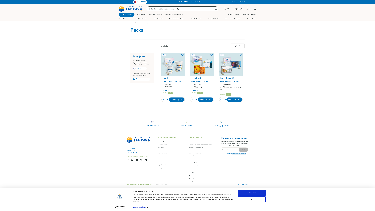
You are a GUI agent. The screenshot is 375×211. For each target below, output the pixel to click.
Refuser (251, 199)
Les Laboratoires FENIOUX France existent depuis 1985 (203, 141)
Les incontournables (163, 171)
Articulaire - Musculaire (141, 19)
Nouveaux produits (163, 141)
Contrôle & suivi (193, 168)
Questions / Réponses (194, 162)
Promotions (161, 147)
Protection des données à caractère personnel (200, 144)
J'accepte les (236, 153)
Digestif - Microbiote (196, 19)
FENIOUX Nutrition (242, 185)
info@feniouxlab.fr (131, 148)
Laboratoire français (194, 165)
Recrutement (192, 159)
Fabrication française (194, 150)
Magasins (191, 182)
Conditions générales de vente (196, 147)
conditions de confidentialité (239, 153)
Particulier (235, 2)
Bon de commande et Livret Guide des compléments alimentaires (202, 172)
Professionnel (244, 2)
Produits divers (161, 174)
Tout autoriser (251, 193)
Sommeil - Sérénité (124, 19)
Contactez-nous (193, 176)
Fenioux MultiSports (161, 185)
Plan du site (192, 179)
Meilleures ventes (162, 144)
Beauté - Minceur (251, 19)
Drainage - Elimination (213, 19)
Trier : (227, 46)
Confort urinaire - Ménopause (232, 19)
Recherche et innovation (195, 153)
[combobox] (238, 45)
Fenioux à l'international (195, 156)
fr (254, 2)
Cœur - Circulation (158, 19)
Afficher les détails (139, 207)
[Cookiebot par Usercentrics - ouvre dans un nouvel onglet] (119, 207)
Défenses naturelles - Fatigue (176, 19)
